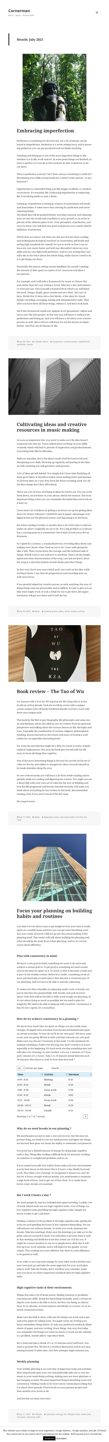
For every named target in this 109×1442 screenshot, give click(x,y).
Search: (55, 1068)
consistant (50, 1414)
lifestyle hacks (73, 1414)
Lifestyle (38, 341)
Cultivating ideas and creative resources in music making (52, 427)
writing (81, 611)
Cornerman (19, 10)
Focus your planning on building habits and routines (54, 913)
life (65, 1414)
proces (30, 344)
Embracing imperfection (45, 130)
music (67, 611)
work (38, 1417)
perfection (21, 344)
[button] (42, 1074)
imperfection (84, 341)
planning (31, 1417)
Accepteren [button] (49, 1438)
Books (37, 817)
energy (59, 1414)
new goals (21, 1417)
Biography (48, 817)
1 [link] (85, 1116)
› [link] (90, 1116)
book (56, 817)
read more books (66, 817)
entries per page (34, 1068)
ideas (61, 611)
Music (45, 341)
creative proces (70, 341)
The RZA (79, 817)
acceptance (58, 341)
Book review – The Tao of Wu (50, 691)
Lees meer (61, 1438)
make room (86, 1414)
